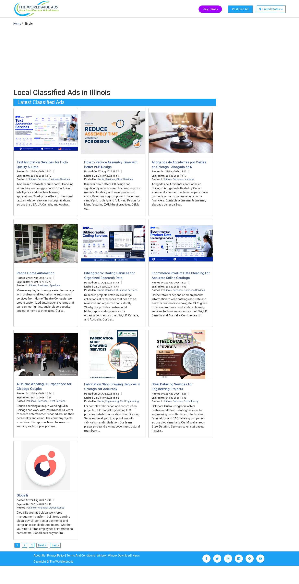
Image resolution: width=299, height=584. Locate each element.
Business (43, 285)
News (136, 555)
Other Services (124, 179)
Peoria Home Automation (35, 273)
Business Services (59, 179)
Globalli (22, 495)
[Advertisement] (114, 56)
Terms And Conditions (81, 555)
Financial (43, 507)
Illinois (33, 179)
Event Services (57, 401)
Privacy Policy (56, 555)
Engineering (112, 401)
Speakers (55, 285)
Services (43, 179)
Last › (55, 545)
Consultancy (191, 401)
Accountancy (56, 507)
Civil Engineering (129, 401)
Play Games (210, 9)
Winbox (101, 555)
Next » (42, 545)
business (189, 179)
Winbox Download (119, 555)
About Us (39, 555)
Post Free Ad (240, 9)
